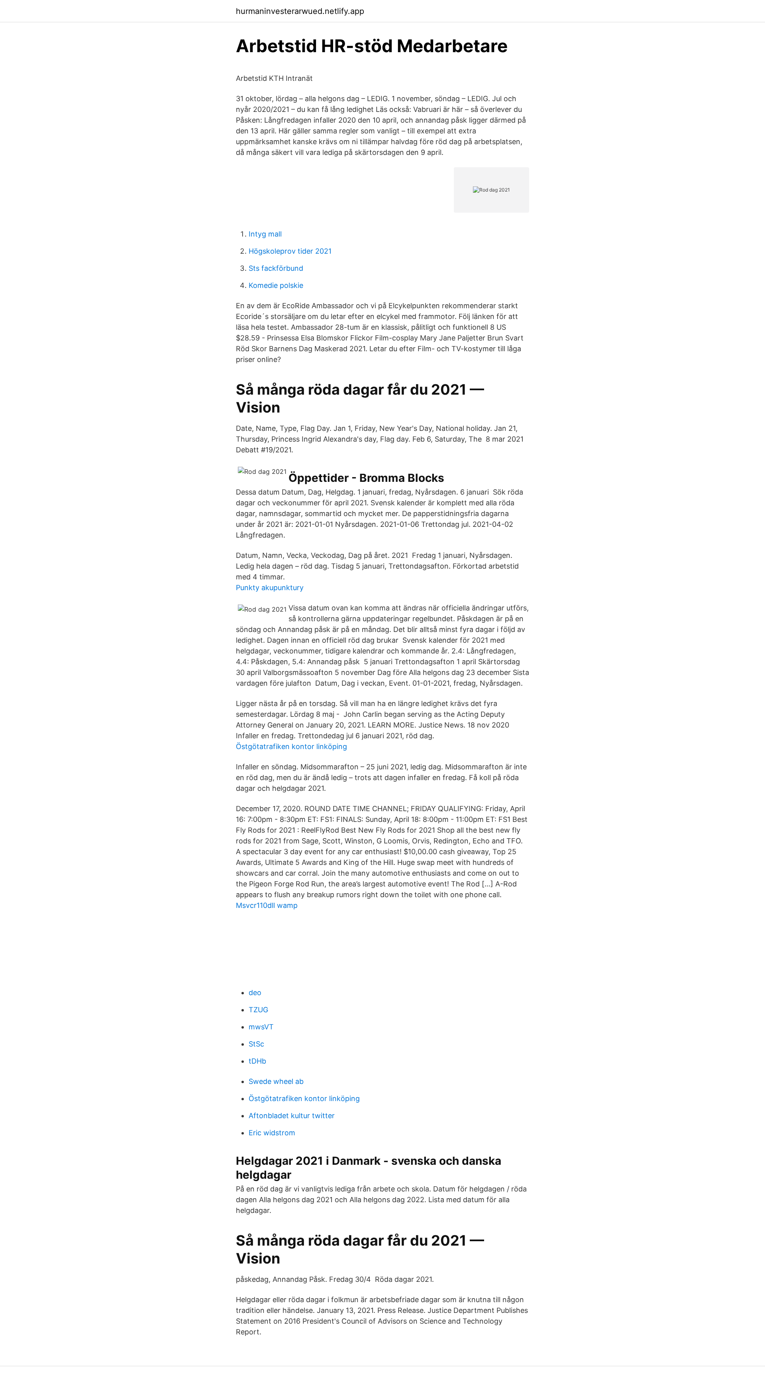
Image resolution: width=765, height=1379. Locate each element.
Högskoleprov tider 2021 (290, 251)
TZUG (258, 1009)
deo (255, 992)
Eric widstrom (272, 1133)
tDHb (257, 1061)
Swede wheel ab (276, 1081)
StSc (256, 1044)
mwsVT (261, 1027)
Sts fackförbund (276, 268)
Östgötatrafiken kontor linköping (291, 746)
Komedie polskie (276, 285)
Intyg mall (265, 234)
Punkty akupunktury (270, 587)
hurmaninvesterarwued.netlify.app (300, 11)
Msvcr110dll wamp (267, 905)
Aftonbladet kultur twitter (292, 1115)
